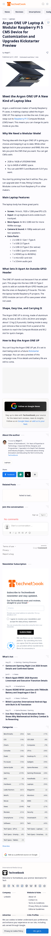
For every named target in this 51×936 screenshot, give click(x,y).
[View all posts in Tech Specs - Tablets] (13, 840)
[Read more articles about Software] (24, 698)
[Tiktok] (22, 886)
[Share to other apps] (35, 474)
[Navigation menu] (4, 4)
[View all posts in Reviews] (13, 812)
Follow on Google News (29, 406)
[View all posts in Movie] (13, 801)
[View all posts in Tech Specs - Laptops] (37, 829)
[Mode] (47, 4)
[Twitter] (13, 886)
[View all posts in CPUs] (37, 750)
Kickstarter (34, 351)
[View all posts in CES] (13, 739)
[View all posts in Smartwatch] (37, 817)
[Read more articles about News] (16, 674)
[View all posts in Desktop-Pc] (37, 756)
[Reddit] (44, 886)
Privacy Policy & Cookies (38, 906)
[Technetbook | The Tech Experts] (16, 3)
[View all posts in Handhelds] (37, 778)
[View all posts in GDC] (13, 778)
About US (32, 897)
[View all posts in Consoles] (13, 750)
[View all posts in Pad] (37, 806)
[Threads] (35, 886)
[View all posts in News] (13, 806)
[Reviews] (19, 11)
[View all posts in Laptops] (37, 784)
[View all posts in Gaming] (13, 773)
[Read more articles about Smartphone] (20, 686)
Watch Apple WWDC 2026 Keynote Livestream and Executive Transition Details (27, 679)
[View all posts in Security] (37, 812)
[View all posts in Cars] (37, 734)
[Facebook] (4, 886)
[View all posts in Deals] (13, 756)
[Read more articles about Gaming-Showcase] (29, 662)
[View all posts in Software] (13, 823)
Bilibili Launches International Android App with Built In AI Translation (26, 703)
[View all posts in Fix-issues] (13, 762)
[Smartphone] (35, 11)
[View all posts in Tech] (37, 823)
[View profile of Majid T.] (15, 441)
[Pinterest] (26, 886)
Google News (23, 421)
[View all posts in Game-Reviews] (37, 767)
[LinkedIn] (40, 886)
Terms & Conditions (36, 903)
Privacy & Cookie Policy (13, 931)
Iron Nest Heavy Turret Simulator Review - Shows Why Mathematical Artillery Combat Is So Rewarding (27, 717)
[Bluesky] (31, 886)
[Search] (43, 4)
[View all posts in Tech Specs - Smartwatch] (37, 834)
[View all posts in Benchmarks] (13, 734)
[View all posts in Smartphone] (13, 817)
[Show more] (6, 846)
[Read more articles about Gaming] (19, 662)
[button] (9, 474)
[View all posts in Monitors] (37, 795)
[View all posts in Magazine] (37, 789)
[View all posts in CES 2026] (37, 739)
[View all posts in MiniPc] (13, 795)
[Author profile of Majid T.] (6, 52)
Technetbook (13, 455)
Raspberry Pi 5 (21, 118)
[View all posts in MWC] (37, 801)
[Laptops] (7, 462)
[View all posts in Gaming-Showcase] (37, 773)
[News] (7, 11)
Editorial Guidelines (36, 909)
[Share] (47, 52)
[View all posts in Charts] (13, 745)
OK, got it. (37, 931)
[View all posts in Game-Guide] (13, 767)
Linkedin (7, 897)
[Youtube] (18, 886)
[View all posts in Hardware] (13, 784)
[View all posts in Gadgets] (37, 762)
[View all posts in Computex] (37, 745)
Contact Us (33, 900)
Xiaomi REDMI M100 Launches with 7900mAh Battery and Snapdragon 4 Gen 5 (27, 691)
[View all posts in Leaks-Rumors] (13, 789)
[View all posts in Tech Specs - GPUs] (13, 829)
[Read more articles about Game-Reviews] (21, 710)
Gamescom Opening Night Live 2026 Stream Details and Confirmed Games (26, 667)
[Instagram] (9, 886)
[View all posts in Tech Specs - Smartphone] (13, 834)
